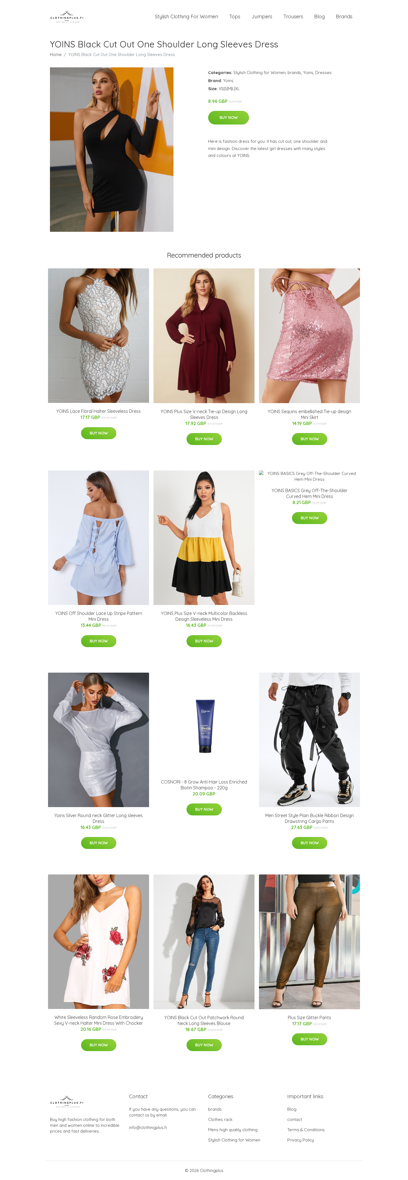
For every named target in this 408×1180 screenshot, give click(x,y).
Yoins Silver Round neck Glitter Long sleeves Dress (98, 818)
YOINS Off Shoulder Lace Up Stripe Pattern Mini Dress (98, 616)
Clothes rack (220, 1119)
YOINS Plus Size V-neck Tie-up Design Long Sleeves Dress (204, 414)
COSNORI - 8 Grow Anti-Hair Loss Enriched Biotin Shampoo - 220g (204, 784)
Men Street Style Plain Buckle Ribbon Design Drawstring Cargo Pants (309, 818)
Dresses (323, 72)
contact (294, 1119)
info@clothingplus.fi (148, 1127)
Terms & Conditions (306, 1129)
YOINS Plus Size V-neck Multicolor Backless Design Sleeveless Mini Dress (204, 616)
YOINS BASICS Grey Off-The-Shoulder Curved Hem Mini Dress (309, 493)
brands (294, 72)
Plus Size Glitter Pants (309, 1017)
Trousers (293, 16)
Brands (344, 16)
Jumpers (261, 16)
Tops (234, 16)
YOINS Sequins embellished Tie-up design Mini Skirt (309, 414)
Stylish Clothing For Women (186, 16)
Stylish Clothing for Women (259, 72)
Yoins (308, 72)
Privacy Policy (300, 1140)
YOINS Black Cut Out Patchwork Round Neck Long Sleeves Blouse (204, 1020)
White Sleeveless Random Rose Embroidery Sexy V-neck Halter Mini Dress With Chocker (98, 1020)
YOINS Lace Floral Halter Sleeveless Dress (98, 411)
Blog (319, 16)
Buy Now (229, 117)
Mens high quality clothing (233, 1129)
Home (56, 54)
